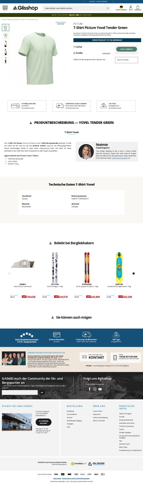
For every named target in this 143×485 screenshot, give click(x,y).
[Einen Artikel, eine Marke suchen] (108, 8)
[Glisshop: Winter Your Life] (25, 8)
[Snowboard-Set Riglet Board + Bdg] (119, 267)
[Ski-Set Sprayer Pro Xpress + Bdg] (87, 267)
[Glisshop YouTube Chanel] (100, 389)
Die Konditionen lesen (28, 108)
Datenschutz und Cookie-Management (76, 478)
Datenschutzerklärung (100, 417)
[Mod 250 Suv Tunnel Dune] (22, 267)
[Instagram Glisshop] (94, 389)
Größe (77, 53)
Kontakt (121, 417)
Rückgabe (70, 424)
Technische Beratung (126, 426)
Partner (121, 429)
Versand (69, 417)
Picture (78, 24)
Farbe (77, 46)
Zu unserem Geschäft (43, 422)
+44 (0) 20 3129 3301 (120, 158)
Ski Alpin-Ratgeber (125, 432)
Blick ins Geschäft (99, 421)
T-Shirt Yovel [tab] (71, 132)
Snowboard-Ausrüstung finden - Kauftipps (129, 437)
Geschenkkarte (72, 414)
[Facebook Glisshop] (89, 389)
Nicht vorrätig (127, 49)
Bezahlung (70, 411)
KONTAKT (96, 357)
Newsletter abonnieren (127, 423)
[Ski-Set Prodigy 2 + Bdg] (55, 267)
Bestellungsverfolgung (74, 421)
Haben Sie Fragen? (125, 414)
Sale (120, 441)
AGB (68, 427)
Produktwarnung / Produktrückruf (130, 450)
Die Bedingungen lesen (72, 108)
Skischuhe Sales (124, 444)
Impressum (97, 414)
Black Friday (123, 447)
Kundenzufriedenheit (126, 420)
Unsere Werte (97, 411)
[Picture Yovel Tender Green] (40, 58)
